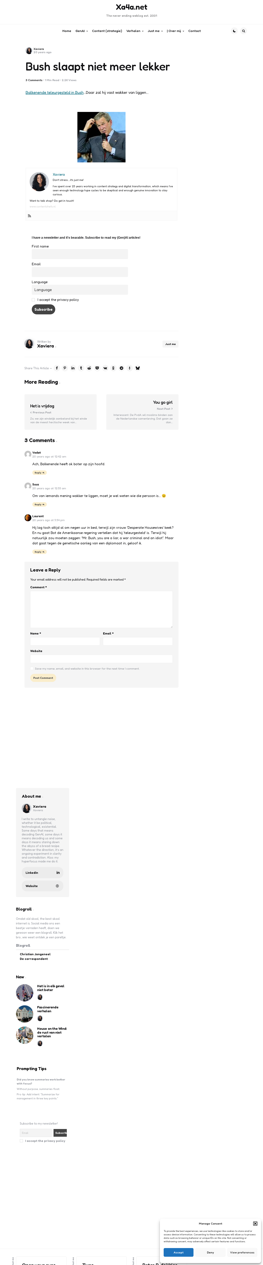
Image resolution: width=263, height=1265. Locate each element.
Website (36, 651)
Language (40, 282)
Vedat (36, 452)
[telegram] (121, 368)
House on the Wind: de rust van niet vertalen (52, 1032)
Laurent (38, 516)
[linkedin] (73, 368)
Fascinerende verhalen (47, 1009)
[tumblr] (81, 368)
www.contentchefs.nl (43, 206)
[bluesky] (137, 368)
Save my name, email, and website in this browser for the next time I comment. (87, 668)
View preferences (242, 1252)
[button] (255, 1224)
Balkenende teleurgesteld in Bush (55, 92)
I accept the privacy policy (58, 299)
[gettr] (129, 368)
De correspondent (34, 959)
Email (36, 264)
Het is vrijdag (42, 406)
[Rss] (29, 215)
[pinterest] (65, 368)
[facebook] (57, 368)
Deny (210, 1252)
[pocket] (97, 368)
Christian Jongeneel (35, 954)
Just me (170, 344)
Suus (35, 484)
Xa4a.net (131, 6)
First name (40, 246)
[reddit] (89, 368)
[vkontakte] (105, 368)
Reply (38, 472)
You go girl (163, 402)
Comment (38, 587)
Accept (178, 1252)
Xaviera (39, 49)
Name (35, 633)
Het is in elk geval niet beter (50, 988)
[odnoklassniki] (113, 368)
